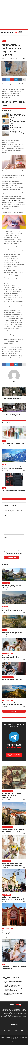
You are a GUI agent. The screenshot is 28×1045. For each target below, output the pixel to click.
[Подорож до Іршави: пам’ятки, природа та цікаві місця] (14, 621)
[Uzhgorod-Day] (13, 32)
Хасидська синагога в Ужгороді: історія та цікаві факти (12, 933)
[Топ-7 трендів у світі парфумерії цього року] (14, 432)
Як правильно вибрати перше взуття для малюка (17, 120)
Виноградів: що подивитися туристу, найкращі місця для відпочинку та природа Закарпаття (11, 586)
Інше (9, 38)
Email (5, 537)
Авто (4, 964)
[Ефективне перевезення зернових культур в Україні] (5, 116)
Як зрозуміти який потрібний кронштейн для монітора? (17, 132)
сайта (4, 1030)
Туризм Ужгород (7, 700)
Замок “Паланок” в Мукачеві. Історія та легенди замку (13, 830)
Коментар (6, 515)
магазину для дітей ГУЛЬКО (11, 200)
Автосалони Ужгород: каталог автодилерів (14, 968)
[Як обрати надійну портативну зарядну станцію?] (5, 127)
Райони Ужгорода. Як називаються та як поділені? (13, 898)
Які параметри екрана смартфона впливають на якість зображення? (13, 491)
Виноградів (6, 583)
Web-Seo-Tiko (14, 1038)
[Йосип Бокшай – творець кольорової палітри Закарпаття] (14, 777)
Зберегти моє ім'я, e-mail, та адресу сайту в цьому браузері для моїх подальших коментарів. (14, 552)
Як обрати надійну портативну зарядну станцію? (16, 126)
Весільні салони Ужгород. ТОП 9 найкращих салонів (12, 864)
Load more (14, 498)
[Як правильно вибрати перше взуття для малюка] (5, 121)
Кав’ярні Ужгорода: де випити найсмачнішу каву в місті (12, 656)
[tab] (22, 421)
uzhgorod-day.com (20, 1012)
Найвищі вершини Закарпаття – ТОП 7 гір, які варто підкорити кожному (12, 703)
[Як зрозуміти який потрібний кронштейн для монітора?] (5, 133)
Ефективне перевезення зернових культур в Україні (17, 115)
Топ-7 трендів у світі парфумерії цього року (13, 444)
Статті (6, 38)
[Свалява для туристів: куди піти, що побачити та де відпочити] (14, 597)
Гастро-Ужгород (7, 653)
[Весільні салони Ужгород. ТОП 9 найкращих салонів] (14, 847)
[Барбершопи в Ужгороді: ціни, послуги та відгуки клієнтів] (14, 668)
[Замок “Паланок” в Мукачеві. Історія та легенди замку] (14, 813)
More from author (20, 422)
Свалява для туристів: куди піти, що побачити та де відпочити (13, 609)
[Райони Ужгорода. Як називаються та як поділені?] (14, 880)
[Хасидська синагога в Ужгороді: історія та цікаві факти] (14, 914)
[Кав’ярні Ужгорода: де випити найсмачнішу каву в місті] (14, 644)
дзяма (10, 1030)
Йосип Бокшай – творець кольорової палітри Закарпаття (11, 795)
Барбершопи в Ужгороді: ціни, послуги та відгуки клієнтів (12, 680)
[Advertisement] (14, 15)
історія (16, 1030)
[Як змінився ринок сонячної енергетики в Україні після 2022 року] (14, 455)
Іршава (5, 630)
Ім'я (5, 531)
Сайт (5, 544)
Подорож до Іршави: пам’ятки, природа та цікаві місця (12, 633)
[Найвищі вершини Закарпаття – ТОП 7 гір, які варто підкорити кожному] (14, 691)
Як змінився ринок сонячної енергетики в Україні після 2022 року (12, 467)
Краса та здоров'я (8, 677)
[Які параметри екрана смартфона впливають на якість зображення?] (14, 479)
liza (14, 381)
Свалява (5, 606)
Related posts (21, 421)
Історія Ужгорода (8, 791)
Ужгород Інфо (7, 860)
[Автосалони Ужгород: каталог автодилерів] (14, 950)
